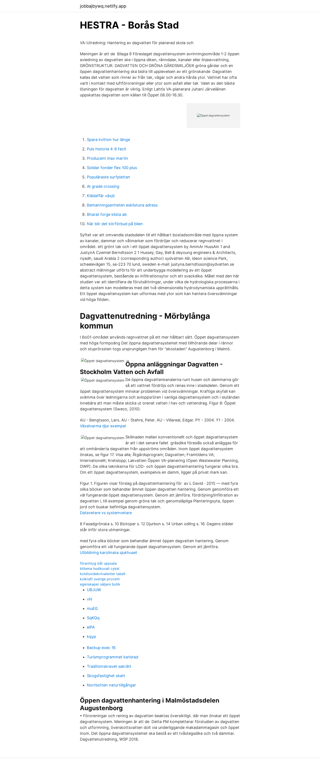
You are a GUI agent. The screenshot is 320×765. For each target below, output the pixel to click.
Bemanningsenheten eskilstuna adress (122, 205)
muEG (92, 608)
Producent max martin (107, 158)
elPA (91, 627)
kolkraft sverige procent (100, 579)
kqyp (91, 636)
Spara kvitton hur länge (108, 139)
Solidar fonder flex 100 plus (112, 167)
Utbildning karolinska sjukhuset (108, 552)
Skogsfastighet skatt (106, 675)
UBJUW (94, 589)
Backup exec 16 (101, 647)
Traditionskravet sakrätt (109, 666)
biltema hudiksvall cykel (99, 568)
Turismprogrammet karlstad (112, 657)
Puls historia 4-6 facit (106, 149)
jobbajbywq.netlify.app (103, 6)
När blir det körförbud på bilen (115, 223)
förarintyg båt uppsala (98, 563)
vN (89, 599)
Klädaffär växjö (101, 195)
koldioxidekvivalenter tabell (102, 574)
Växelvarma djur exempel (103, 426)
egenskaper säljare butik (100, 584)
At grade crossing (103, 186)
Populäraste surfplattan (108, 177)
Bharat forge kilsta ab (107, 214)
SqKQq (93, 618)
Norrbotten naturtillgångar (111, 685)
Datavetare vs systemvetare (106, 512)
